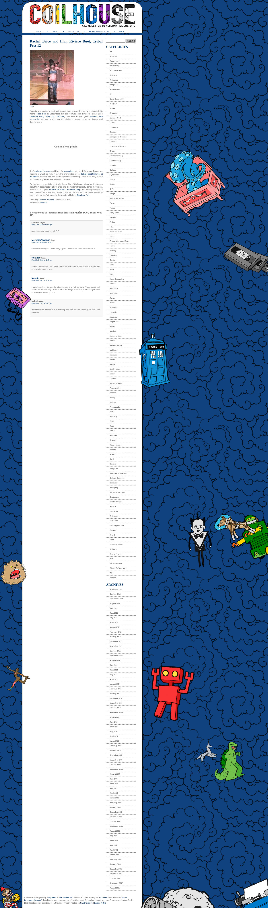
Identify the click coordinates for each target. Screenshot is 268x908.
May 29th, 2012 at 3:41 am (42, 303)
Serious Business (117, 478)
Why (111, 573)
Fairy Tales (114, 213)
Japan (112, 298)
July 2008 (113, 836)
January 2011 (115, 694)
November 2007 (116, 874)
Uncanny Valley (116, 544)
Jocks (112, 303)
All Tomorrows (116, 70)
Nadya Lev (52, 897)
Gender (113, 260)
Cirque (112, 123)
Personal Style (116, 383)
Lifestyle (113, 312)
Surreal (113, 507)
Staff (56, 31)
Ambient (113, 75)
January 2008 (115, 864)
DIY (111, 189)
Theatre (113, 530)
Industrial (114, 288)
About (39, 31)
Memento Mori (116, 336)
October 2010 (115, 708)
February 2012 (115, 632)
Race (112, 426)
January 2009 (115, 807)
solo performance (43, 171)
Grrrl (112, 270)
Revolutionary (115, 445)
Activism (113, 56)
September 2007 (116, 883)
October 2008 (115, 822)
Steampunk (114, 497)
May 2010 (113, 731)
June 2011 (114, 670)
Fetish (112, 222)
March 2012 (114, 627)
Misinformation (116, 345)
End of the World (117, 198)
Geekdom (113, 255)
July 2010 (113, 722)
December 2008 (116, 812)
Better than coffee (117, 99)
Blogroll (113, 104)
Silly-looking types (117, 492)
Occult (112, 374)
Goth (112, 265)
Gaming (113, 251)
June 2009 (114, 784)
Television (114, 521)
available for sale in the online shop (65, 189)
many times (44, 116)
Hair (111, 274)
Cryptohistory (115, 161)
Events (112, 203)
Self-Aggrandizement (118, 473)
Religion (113, 435)
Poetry (112, 397)
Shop (121, 31)
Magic (112, 326)
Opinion (113, 379)
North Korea (115, 369)
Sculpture (114, 469)
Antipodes (114, 85)
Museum (113, 355)
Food (112, 236)
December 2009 (116, 755)
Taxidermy (114, 511)
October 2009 (115, 765)
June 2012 (114, 613)
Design (113, 184)
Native (112, 364)
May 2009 (113, 788)
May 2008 (113, 845)
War (111, 559)
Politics (113, 402)
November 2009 (116, 760)
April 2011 (114, 679)
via (31, 106)
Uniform (113, 549)
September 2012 (116, 599)
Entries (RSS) (100, 903)
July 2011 (113, 665)
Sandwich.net (86, 903)
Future (112, 246)
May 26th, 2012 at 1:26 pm (42, 280)
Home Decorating (117, 279)
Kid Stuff (113, 307)
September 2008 (116, 826)
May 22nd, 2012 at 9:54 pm (42, 242)
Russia (112, 454)
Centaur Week (115, 118)
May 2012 (113, 618)
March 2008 (114, 855)
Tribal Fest (41, 114)
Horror (112, 284)
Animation (114, 80)
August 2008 (115, 831)
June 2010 (114, 727)
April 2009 (114, 793)
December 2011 (116, 641)
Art (111, 94)
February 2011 (115, 689)
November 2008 (116, 817)
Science (113, 464)
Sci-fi (112, 459)
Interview (113, 293)
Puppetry (113, 416)
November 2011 (116, 646)
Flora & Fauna (116, 232)
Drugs (112, 194)
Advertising (114, 66)
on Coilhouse (58, 116)
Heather (36, 257)
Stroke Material (116, 502)
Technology (114, 516)
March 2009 (114, 798)
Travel (112, 535)
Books (112, 108)
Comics (113, 132)
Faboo (112, 208)
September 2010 (116, 712)
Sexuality (113, 483)
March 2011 (114, 684)
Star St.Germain (66, 897)
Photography (115, 388)
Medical (113, 331)
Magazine (73, 31)
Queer (112, 421)
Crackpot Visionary (118, 146)
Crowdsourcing (116, 156)
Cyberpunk (114, 175)
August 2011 (115, 660)
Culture (113, 170)
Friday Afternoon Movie (119, 241)
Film (111, 227)
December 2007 (116, 869)
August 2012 (115, 603)
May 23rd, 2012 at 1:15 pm (42, 260)
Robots (113, 450)
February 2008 (115, 859)
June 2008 (114, 840)
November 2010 (116, 703)
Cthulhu (113, 165)
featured (34, 116)
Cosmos (113, 142)
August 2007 (115, 888)
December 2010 (116, 698)
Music (112, 360)
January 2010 (115, 750)
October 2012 (115, 594)
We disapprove (116, 563)
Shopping (114, 488)
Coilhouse (114, 127)
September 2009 (116, 769)
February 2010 (115, 746)
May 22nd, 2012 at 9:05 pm (42, 225)
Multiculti (43, 202)
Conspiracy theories (118, 137)
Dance (112, 179)
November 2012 (116, 589)
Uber (112, 540)
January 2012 (115, 637)
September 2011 (116, 656)
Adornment (114, 61)
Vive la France (115, 554)
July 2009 (113, 779)
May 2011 (113, 675)
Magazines (114, 322)
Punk (112, 412)
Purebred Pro (83, 195)
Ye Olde (113, 578)
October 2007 (115, 878)
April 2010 (114, 736)
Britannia (113, 113)
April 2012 (114, 622)
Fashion (113, 217)
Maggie (35, 278)
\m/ (111, 52)
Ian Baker (102, 897)
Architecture (115, 89)
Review (113, 440)
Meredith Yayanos (46, 200)
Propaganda (115, 407)
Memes (112, 341)
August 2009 (115, 774)
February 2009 (115, 803)
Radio (112, 431)
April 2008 (114, 850)
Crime (112, 151)
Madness (113, 317)
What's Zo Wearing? (118, 568)
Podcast (113, 393)
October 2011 (115, 651)
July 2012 (113, 608)
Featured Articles (99, 31)
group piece (69, 171)
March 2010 (114, 741)
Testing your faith (117, 525)
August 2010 (115, 717)
